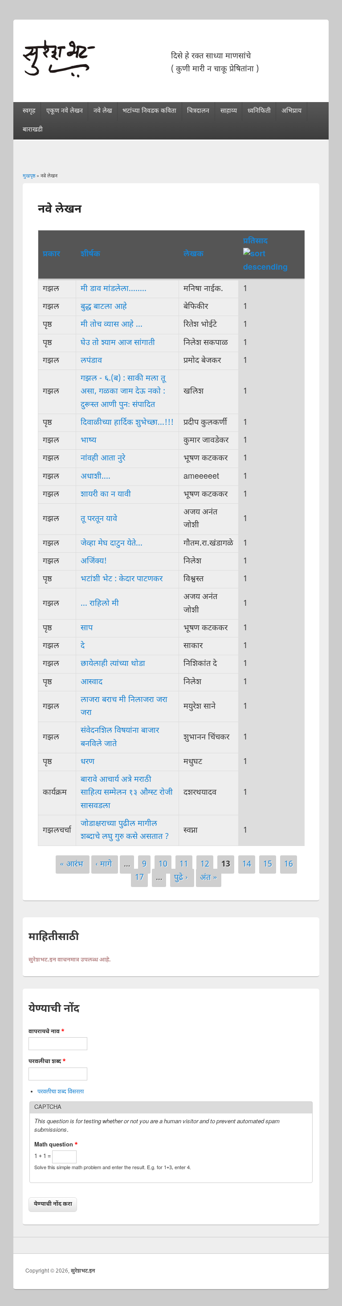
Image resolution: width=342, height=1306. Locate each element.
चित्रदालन (198, 111)
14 (246, 864)
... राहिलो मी (100, 604)
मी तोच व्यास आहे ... (111, 325)
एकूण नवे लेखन (64, 111)
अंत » (208, 878)
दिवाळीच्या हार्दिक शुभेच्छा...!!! (127, 423)
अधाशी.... (95, 477)
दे (83, 646)
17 (139, 878)
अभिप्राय (291, 111)
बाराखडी (33, 130)
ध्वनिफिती (259, 111)
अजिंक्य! (94, 561)
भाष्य (88, 440)
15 (267, 864)
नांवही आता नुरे (103, 458)
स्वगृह (29, 111)
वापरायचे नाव (46, 1031)
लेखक (193, 254)
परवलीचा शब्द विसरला (60, 1092)
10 (163, 864)
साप (87, 628)
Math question (56, 1145)
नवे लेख (103, 111)
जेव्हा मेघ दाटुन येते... (111, 543)
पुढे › (182, 878)
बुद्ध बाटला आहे (104, 307)
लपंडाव (91, 361)
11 (183, 864)
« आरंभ (73, 864)
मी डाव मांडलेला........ (114, 289)
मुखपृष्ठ (29, 176)
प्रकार (51, 254)
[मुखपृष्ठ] (59, 75)
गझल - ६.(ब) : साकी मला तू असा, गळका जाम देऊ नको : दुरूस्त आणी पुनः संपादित (123, 392)
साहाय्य (228, 111)
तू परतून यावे (99, 519)
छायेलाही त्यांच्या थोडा (113, 664)
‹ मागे (104, 864)
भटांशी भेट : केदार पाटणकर (122, 579)
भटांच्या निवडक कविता (149, 111)
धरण (87, 762)
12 (204, 864)
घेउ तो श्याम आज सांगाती (118, 343)
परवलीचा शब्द (47, 1061)
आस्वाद (91, 682)
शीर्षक (90, 254)
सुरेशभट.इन (83, 1271)
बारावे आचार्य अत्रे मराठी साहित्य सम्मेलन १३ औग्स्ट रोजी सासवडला (127, 793)
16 (288, 864)
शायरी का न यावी (106, 494)
